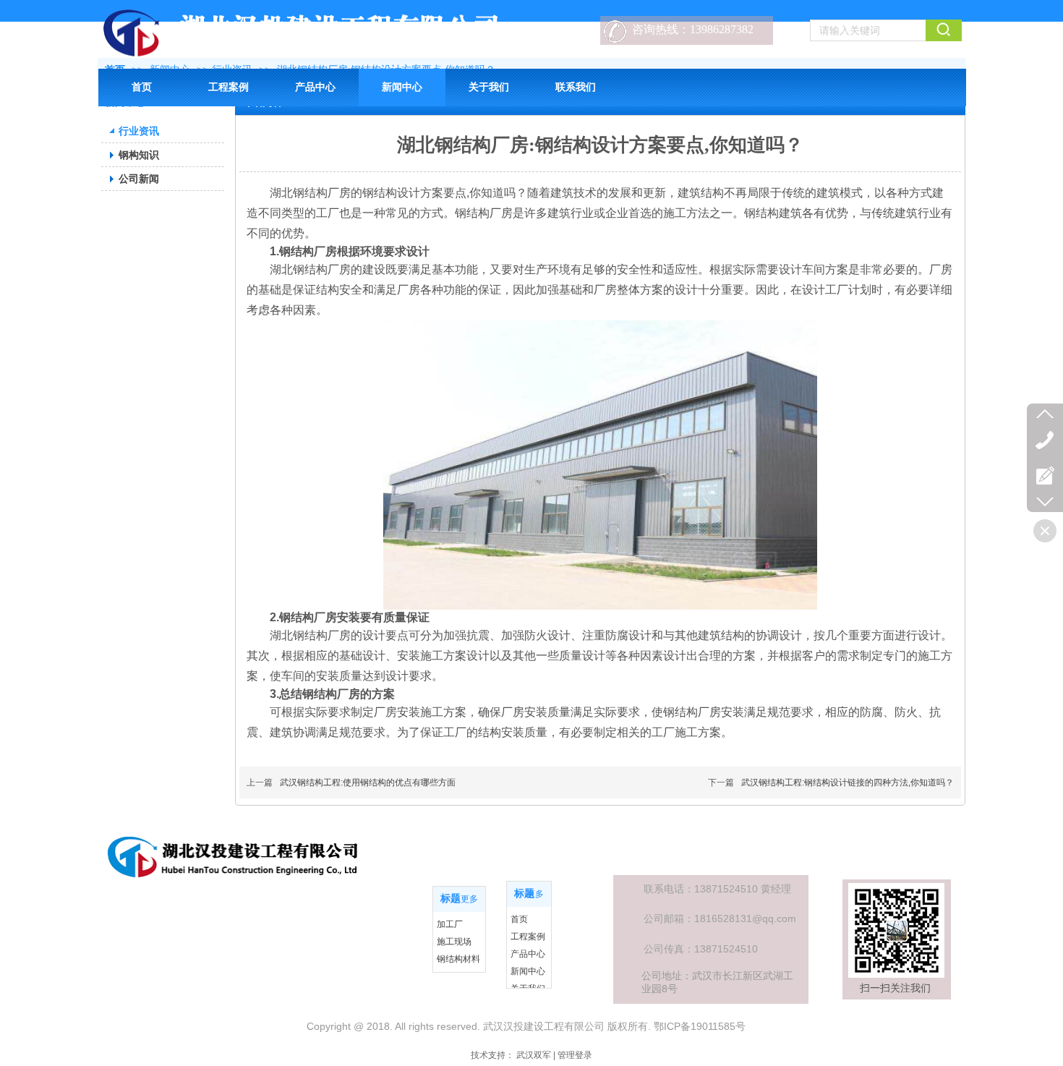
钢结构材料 (458, 959)
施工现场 (454, 942)
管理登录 (575, 1055)
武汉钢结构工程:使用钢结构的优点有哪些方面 (368, 782)
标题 (450, 898)
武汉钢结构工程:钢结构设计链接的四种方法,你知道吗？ (847, 782)
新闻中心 (528, 971)
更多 (469, 899)
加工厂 (450, 924)
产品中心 (528, 954)
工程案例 (528, 936)
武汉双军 (533, 1055)
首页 (519, 919)
